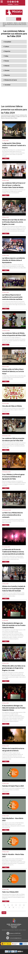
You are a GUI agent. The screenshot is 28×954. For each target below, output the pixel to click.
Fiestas (6, 61)
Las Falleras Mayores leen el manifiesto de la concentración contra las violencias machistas (12, 297)
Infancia (6, 65)
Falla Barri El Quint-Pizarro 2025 (13, 786)
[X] (10, 2)
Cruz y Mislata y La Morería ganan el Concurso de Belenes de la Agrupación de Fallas (13, 476)
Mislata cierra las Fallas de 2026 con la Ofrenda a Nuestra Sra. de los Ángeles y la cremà (14, 222)
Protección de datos (10, 929)
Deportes (7, 51)
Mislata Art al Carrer (10, 80)
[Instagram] (12, 2)
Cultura (6, 46)
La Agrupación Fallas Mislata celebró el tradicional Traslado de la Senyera (14, 145)
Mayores (7, 75)
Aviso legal (4, 929)
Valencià (16, 4)
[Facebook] (8, 2)
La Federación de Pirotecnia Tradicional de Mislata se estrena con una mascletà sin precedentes (13, 552)
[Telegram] (15, 2)
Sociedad (7, 85)
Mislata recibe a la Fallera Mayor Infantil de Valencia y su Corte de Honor (13, 371)
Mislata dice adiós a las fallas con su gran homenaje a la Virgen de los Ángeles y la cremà (13, 668)
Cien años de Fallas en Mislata (12, 406)
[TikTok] (17, 2)
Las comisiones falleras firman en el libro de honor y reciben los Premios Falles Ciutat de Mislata (13, 185)
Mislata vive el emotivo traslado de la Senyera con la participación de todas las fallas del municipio (13, 588)
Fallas (6, 56)
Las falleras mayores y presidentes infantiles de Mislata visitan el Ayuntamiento (13, 260)
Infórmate (9, 23)
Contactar (20, 929)
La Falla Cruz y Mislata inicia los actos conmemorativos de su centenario (12, 515)
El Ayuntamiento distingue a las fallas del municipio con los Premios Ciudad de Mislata (13, 625)
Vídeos (15, 23)
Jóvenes (6, 70)
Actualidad (7, 42)
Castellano (10, 4)
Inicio (4, 23)
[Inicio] (13, 12)
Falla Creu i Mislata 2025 (10, 892)
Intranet (24, 929)
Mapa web (16, 929)
